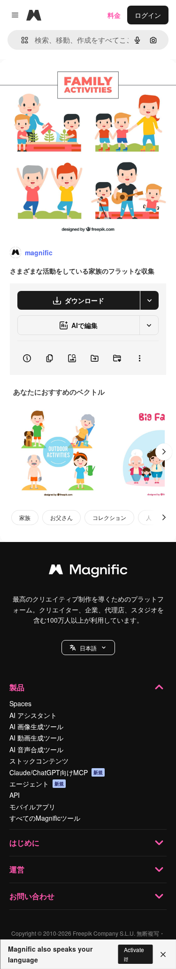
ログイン (148, 15)
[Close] (163, 954)
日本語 (88, 648)
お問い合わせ (31, 896)
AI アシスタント (33, 715)
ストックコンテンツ (39, 760)
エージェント (36, 783)
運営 (16, 869)
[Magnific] (88, 572)
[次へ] (163, 452)
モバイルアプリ (32, 806)
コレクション (109, 517)
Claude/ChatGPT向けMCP (56, 772)
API (14, 795)
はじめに (24, 842)
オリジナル (64, 80)
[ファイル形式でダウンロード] (149, 300)
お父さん (61, 517)
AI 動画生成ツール (36, 737)
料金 (114, 15)
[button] (88, 647)
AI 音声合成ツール (36, 749)
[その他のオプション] (139, 358)
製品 (16, 687)
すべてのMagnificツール (44, 818)
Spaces (20, 703)
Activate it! (134, 954)
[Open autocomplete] (21, 40)
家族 (25, 517)
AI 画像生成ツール (36, 726)
